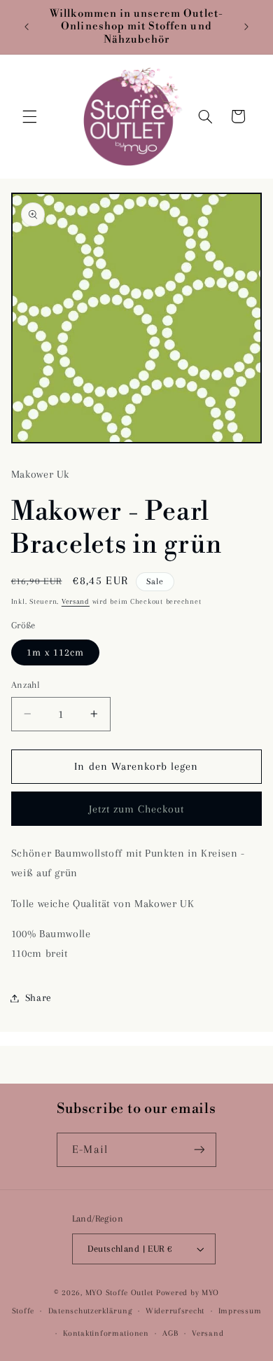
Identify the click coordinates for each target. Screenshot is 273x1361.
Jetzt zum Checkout (137, 809)
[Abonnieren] (199, 1150)
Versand (76, 601)
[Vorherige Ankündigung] (26, 27)
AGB (170, 1333)
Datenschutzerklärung (90, 1310)
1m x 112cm (56, 652)
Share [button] (38, 997)
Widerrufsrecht (175, 1310)
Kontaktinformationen (106, 1333)
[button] (29, 116)
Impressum (240, 1310)
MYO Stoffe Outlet (119, 1292)
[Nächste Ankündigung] (246, 27)
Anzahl (26, 684)
